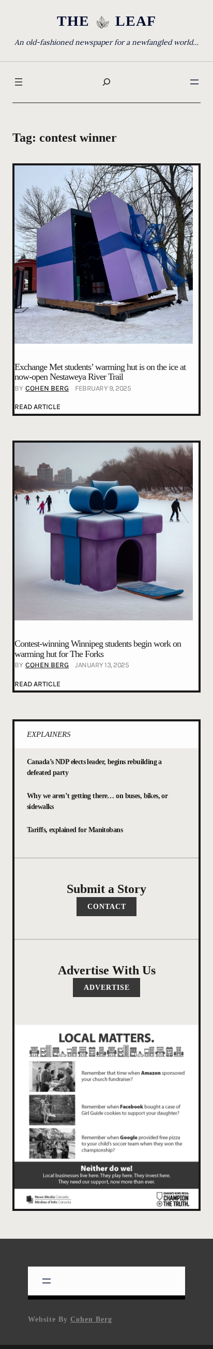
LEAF (135, 21)
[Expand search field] (106, 82)
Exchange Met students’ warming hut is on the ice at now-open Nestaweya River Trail (100, 372)
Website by (70, 1319)
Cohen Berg (47, 388)
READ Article (37, 408)
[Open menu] (18, 82)
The (73, 21)
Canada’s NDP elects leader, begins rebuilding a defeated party (94, 767)
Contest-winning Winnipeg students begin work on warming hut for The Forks (97, 649)
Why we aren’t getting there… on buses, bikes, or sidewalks (97, 801)
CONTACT (106, 906)
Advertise (107, 987)
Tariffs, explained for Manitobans (75, 829)
